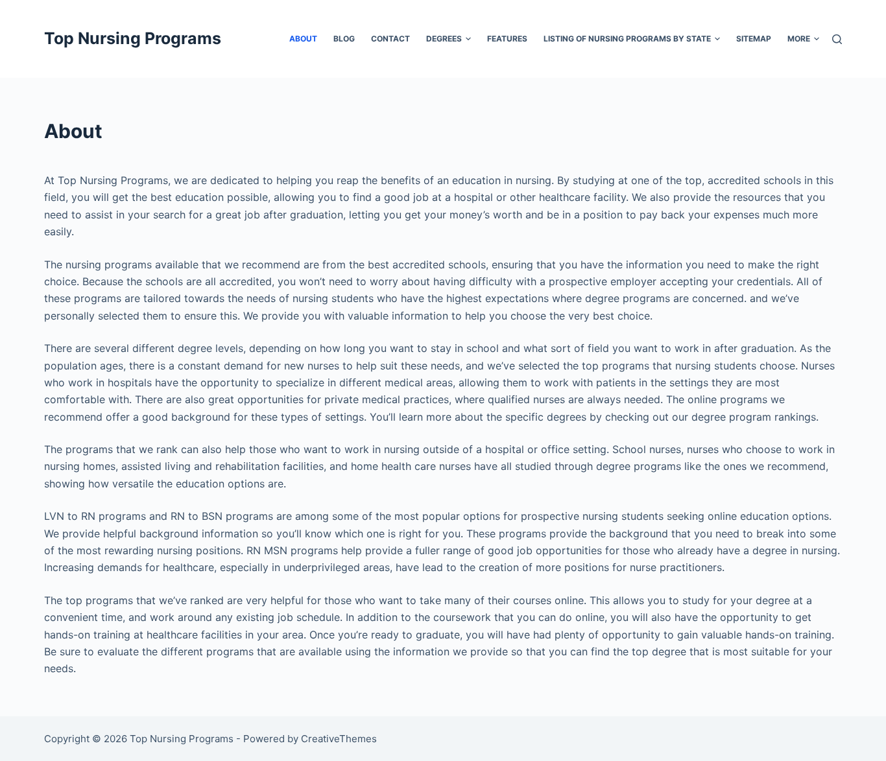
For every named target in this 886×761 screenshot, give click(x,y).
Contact (390, 38)
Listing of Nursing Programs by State (627, 38)
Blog (344, 38)
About (303, 38)
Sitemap (753, 38)
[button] (468, 38)
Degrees (444, 38)
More (798, 38)
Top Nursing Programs (132, 38)
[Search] (837, 39)
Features (507, 38)
